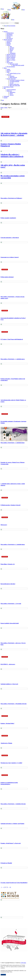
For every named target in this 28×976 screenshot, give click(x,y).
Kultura (8, 45)
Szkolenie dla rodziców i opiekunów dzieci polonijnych (12, 155)
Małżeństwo (12, 92)
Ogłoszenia (6, 96)
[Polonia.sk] (2, 9)
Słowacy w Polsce (11, 59)
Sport (8, 61)
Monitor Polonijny (8, 39)
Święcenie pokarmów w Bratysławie (10, 237)
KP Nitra (9, 37)
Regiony (6, 31)
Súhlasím (3, 974)
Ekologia (9, 43)
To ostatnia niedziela (14, 81)
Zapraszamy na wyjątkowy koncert (10, 257)
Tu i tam (11, 82)
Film (11, 46)
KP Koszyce (9, 35)
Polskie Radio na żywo (15, 73)
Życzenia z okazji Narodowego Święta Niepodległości (14, 882)
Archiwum (9, 41)
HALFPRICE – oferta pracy (8, 664)
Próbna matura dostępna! (7, 277)
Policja (11, 93)
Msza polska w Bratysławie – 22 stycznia (11, 603)
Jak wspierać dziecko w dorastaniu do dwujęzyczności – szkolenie (14, 134)
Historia (8, 42)
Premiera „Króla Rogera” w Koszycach (11, 843)
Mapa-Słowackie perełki (18, 65)
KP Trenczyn (10, 38)
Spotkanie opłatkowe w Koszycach (9, 684)
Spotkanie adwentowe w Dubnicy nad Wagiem (12, 823)
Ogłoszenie (5, 116)
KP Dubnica (9, 34)
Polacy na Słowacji (11, 55)
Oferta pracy (4, 524)
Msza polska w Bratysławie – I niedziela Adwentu (13, 803)
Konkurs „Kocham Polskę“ (7, 723)
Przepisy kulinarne (11, 57)
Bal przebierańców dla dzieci (8, 583)
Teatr (11, 51)
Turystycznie (10, 62)
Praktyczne (9, 91)
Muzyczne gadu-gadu (15, 85)
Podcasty (9, 70)
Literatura (12, 47)
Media (5, 68)
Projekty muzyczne (11, 78)
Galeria (8, 69)
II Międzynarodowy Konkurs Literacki (10, 505)
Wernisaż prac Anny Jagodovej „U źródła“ (11, 762)
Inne (5, 88)
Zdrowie (12, 95)
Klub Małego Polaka (8, 86)
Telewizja (9, 74)
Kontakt (5, 97)
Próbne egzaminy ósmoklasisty (8, 218)
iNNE (5, 107)
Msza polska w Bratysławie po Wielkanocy (11, 198)
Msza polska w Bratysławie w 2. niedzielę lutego (13, 544)
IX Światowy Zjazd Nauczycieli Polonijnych (12, 339)
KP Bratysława (10, 33)
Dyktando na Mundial (6, 863)
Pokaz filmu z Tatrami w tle (8, 564)
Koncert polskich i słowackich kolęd (10, 623)
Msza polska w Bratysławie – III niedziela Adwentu (14, 703)
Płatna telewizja (13, 77)
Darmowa (12, 76)
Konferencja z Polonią (6, 743)
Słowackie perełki (14, 64)
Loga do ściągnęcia (11, 89)
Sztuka (11, 50)
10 (10, 887)
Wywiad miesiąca (11, 66)
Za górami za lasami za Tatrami (17, 80)
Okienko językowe (11, 54)
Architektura (12, 53)
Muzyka (11, 49)
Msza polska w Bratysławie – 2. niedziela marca (13, 359)
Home (2, 107)
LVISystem (23, 962)
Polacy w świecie (11, 58)
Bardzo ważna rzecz (14, 84)
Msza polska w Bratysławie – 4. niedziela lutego (12, 442)
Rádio (8, 72)
